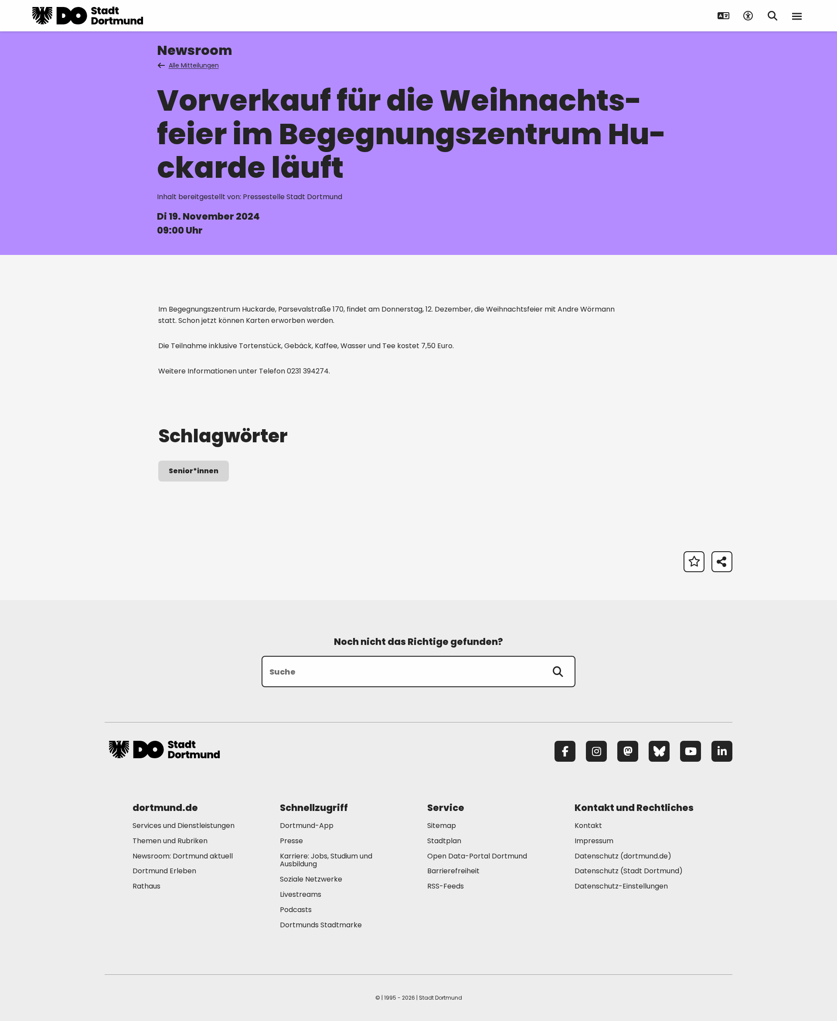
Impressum (594, 841)
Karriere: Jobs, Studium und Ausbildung (326, 860)
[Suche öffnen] (772, 15)
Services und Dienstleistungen (184, 826)
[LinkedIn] (721, 751)
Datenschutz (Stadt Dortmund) (629, 871)
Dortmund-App (306, 826)
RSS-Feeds (445, 886)
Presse (291, 841)
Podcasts (296, 910)
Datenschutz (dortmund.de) (623, 856)
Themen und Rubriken (170, 841)
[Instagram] (596, 751)
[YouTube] (690, 751)
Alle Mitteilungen (194, 65)
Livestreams (300, 894)
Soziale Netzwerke (311, 879)
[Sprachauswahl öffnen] (723, 15)
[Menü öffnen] (796, 15)
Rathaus (146, 886)
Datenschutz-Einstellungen (621, 886)
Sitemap (441, 826)
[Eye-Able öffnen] (748, 15)
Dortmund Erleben (164, 871)
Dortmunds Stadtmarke (321, 925)
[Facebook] (565, 751)
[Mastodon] (627, 751)
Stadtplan (444, 841)
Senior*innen (193, 471)
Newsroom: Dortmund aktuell (183, 856)
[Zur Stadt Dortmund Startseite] (87, 16)
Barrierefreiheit (453, 871)
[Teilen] (721, 561)
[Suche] (558, 671)
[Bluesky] (659, 751)
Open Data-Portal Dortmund (477, 856)
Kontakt (588, 826)
